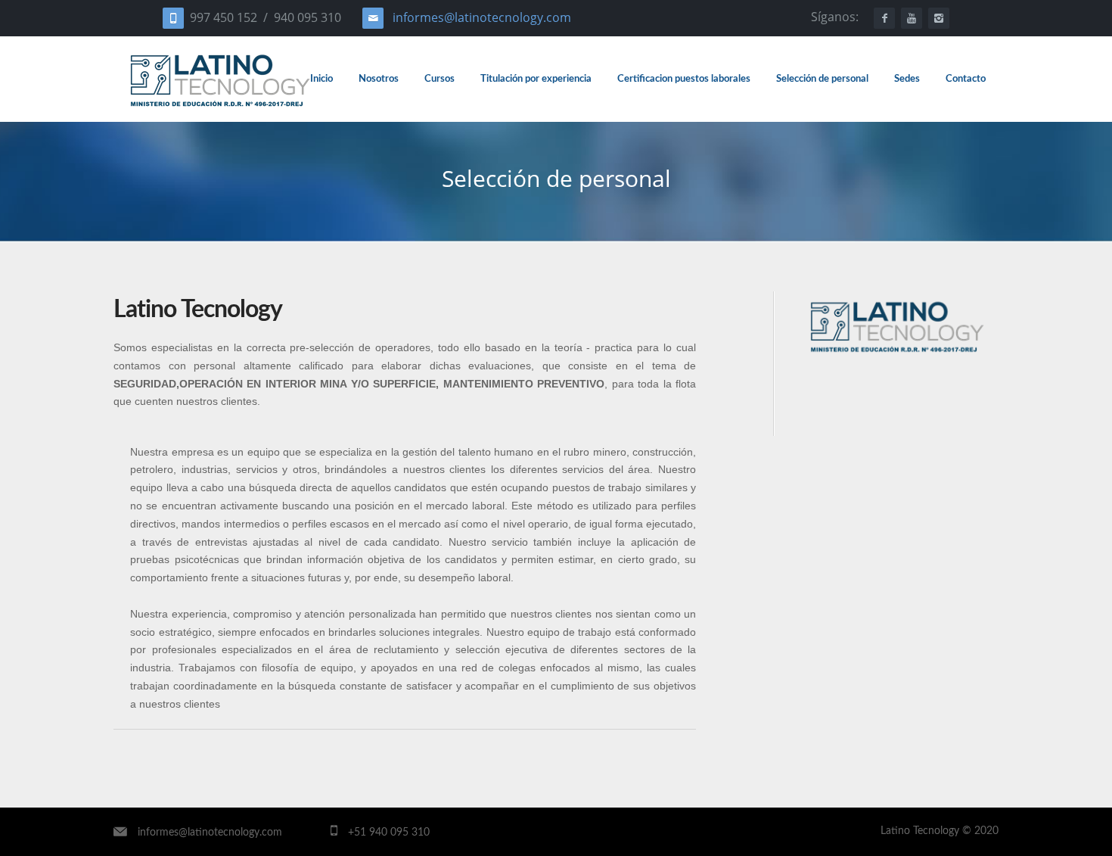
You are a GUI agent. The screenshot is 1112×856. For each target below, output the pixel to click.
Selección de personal (822, 78)
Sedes (907, 78)
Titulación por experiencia (536, 78)
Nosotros (379, 78)
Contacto (966, 78)
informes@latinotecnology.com (482, 17)
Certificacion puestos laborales (683, 78)
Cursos (439, 78)
